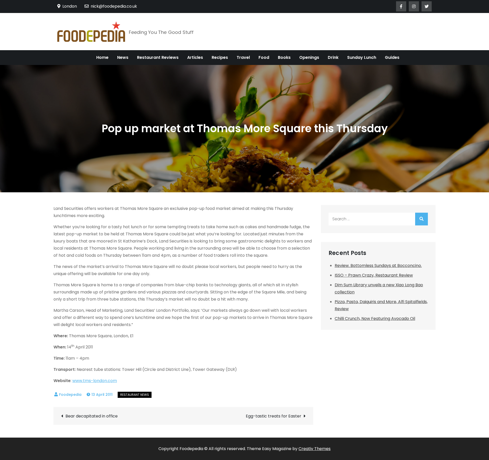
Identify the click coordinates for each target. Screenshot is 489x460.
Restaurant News (134, 395)
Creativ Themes (314, 449)
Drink (333, 57)
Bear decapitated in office (91, 416)
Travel (243, 57)
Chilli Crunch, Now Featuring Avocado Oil (375, 318)
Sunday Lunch (361, 57)
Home (102, 57)
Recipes (220, 57)
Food (264, 57)
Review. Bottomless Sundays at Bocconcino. (378, 265)
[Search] (421, 219)
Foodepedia (70, 394)
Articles (195, 57)
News (122, 57)
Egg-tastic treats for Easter (273, 416)
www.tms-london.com (94, 381)
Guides (392, 57)
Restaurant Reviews (158, 57)
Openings (309, 57)
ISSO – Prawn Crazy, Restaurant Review (374, 275)
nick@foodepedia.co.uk (114, 6)
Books (284, 57)
